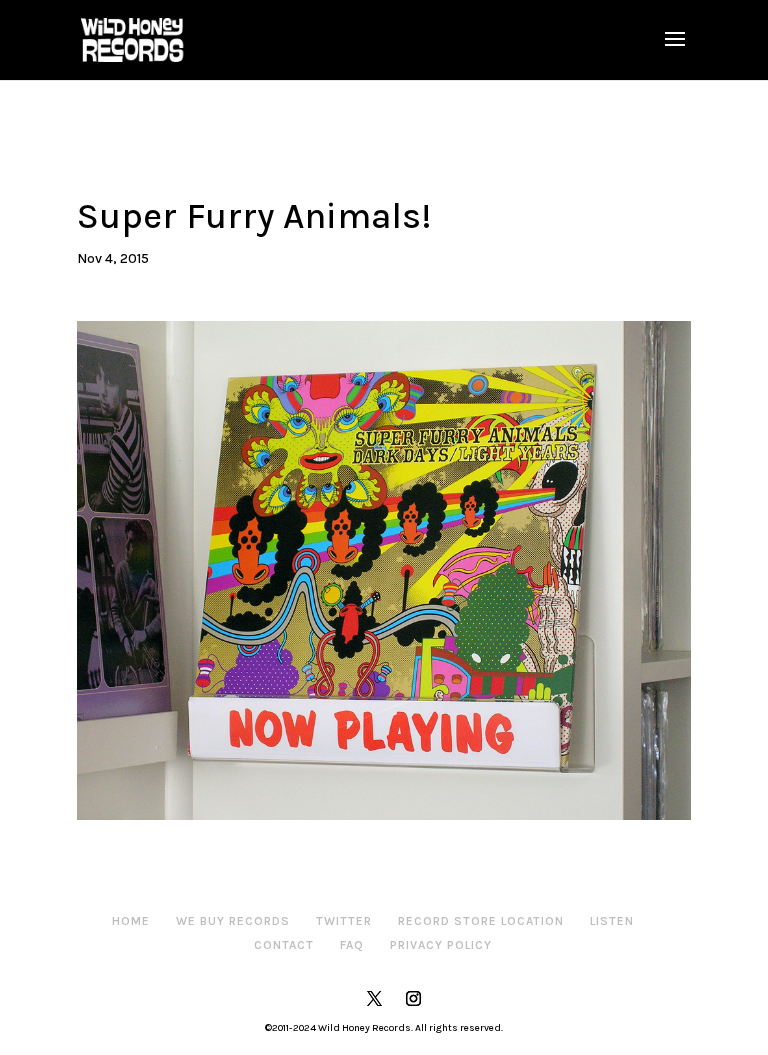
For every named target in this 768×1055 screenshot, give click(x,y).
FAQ (352, 945)
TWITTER (344, 921)
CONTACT (284, 945)
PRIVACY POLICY (441, 945)
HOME (131, 921)
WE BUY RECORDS (233, 921)
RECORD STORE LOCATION (481, 921)
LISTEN (612, 921)
